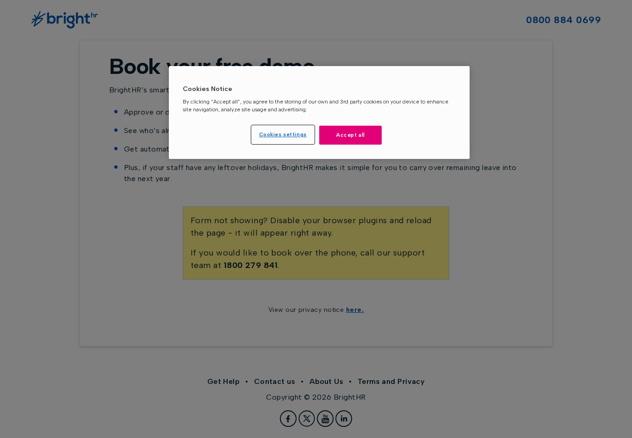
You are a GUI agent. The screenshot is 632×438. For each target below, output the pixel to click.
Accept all (350, 135)
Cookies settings (283, 134)
